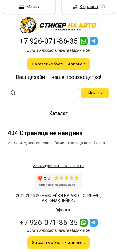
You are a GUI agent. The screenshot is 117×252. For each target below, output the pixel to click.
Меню (33, 7)
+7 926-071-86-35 (48, 41)
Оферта (62, 210)
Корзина (89, 6)
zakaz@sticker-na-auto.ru (58, 165)
